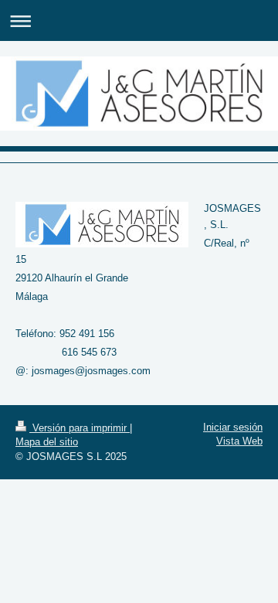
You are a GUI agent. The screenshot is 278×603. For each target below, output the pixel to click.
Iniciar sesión (233, 427)
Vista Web (239, 441)
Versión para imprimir (79, 428)
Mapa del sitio (46, 442)
